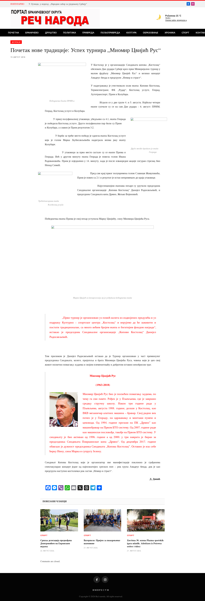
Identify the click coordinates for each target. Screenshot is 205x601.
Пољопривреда (110, 32)
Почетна (13, 32)
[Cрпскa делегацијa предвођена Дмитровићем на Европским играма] (59, 520)
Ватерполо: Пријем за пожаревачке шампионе (102, 542)
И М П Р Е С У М (101, 589)
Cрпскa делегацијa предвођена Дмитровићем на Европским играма (56, 543)
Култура (131, 32)
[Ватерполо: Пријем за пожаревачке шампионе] (102, 520)
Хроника (170, 32)
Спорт (185, 32)
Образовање (150, 32)
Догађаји (16, 42)
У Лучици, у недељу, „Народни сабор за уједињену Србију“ (58, 4)
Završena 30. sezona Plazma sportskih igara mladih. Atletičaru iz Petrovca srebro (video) (145, 543)
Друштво (51, 32)
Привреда (88, 32)
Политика (69, 32)
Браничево (32, 32)
